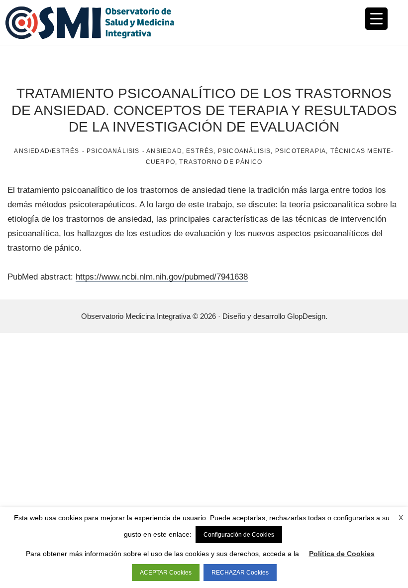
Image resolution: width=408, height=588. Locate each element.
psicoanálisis (244, 150)
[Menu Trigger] (376, 18)
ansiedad (164, 150)
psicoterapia (300, 150)
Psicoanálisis (113, 150)
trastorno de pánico (220, 161)
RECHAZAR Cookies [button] (240, 572)
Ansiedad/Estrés (46, 150)
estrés (199, 150)
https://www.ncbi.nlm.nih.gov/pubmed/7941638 (162, 277)
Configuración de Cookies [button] (239, 534)
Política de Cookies (342, 554)
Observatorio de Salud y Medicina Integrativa (104, 22)
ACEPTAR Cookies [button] (166, 572)
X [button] (401, 518)
